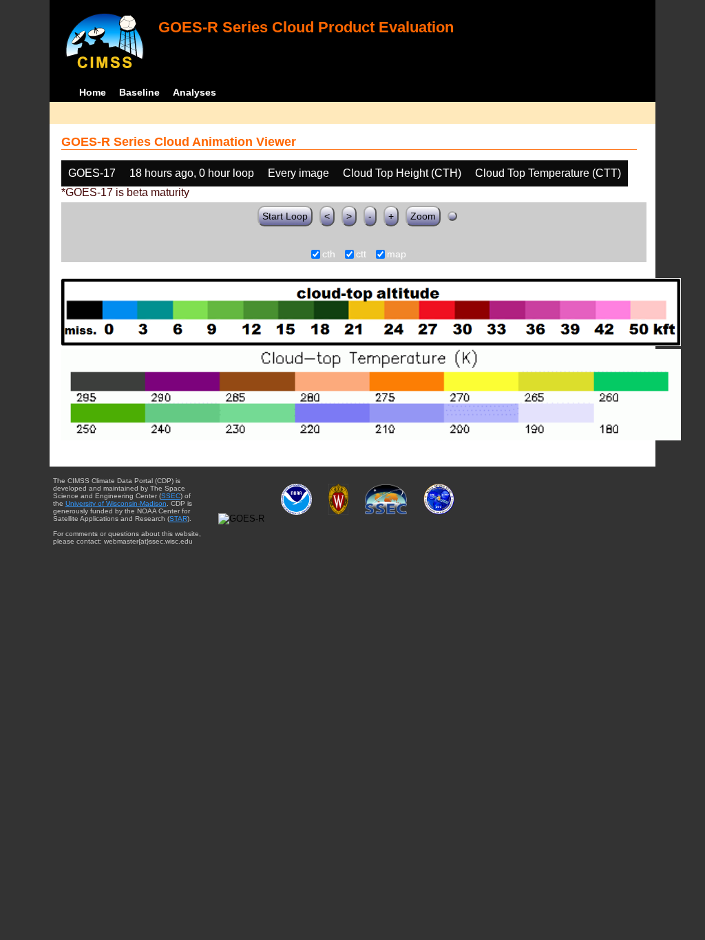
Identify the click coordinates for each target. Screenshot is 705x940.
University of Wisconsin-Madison (116, 503)
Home (92, 92)
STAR (178, 518)
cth (328, 254)
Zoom (423, 216)
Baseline (139, 92)
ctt (361, 254)
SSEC (170, 496)
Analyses (194, 92)
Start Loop (285, 216)
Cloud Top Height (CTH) (402, 173)
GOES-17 (92, 173)
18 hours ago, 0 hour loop (191, 173)
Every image (298, 173)
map (396, 254)
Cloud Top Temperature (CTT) (548, 173)
